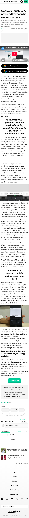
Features (3, 402)
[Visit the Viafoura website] (24, 463)
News (10, 402)
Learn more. (26, 8)
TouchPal (4, 99)
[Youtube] (12, 499)
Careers (14, 481)
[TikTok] (27, 499)
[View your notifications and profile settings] (26, 431)
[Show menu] (1, 1)
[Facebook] (2, 499)
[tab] (5, 431)
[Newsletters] (22, 499)
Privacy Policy (14, 490)
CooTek (7, 94)
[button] (14, 1)
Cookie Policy (14, 494)
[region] (14, 441)
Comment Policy (11, 415)
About (15, 472)
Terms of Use (14, 485)
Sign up (25, 419)
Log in (21, 419)
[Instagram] (7, 499)
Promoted (5, 29)
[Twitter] (17, 499)
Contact (14, 476)
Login (25, 1)
